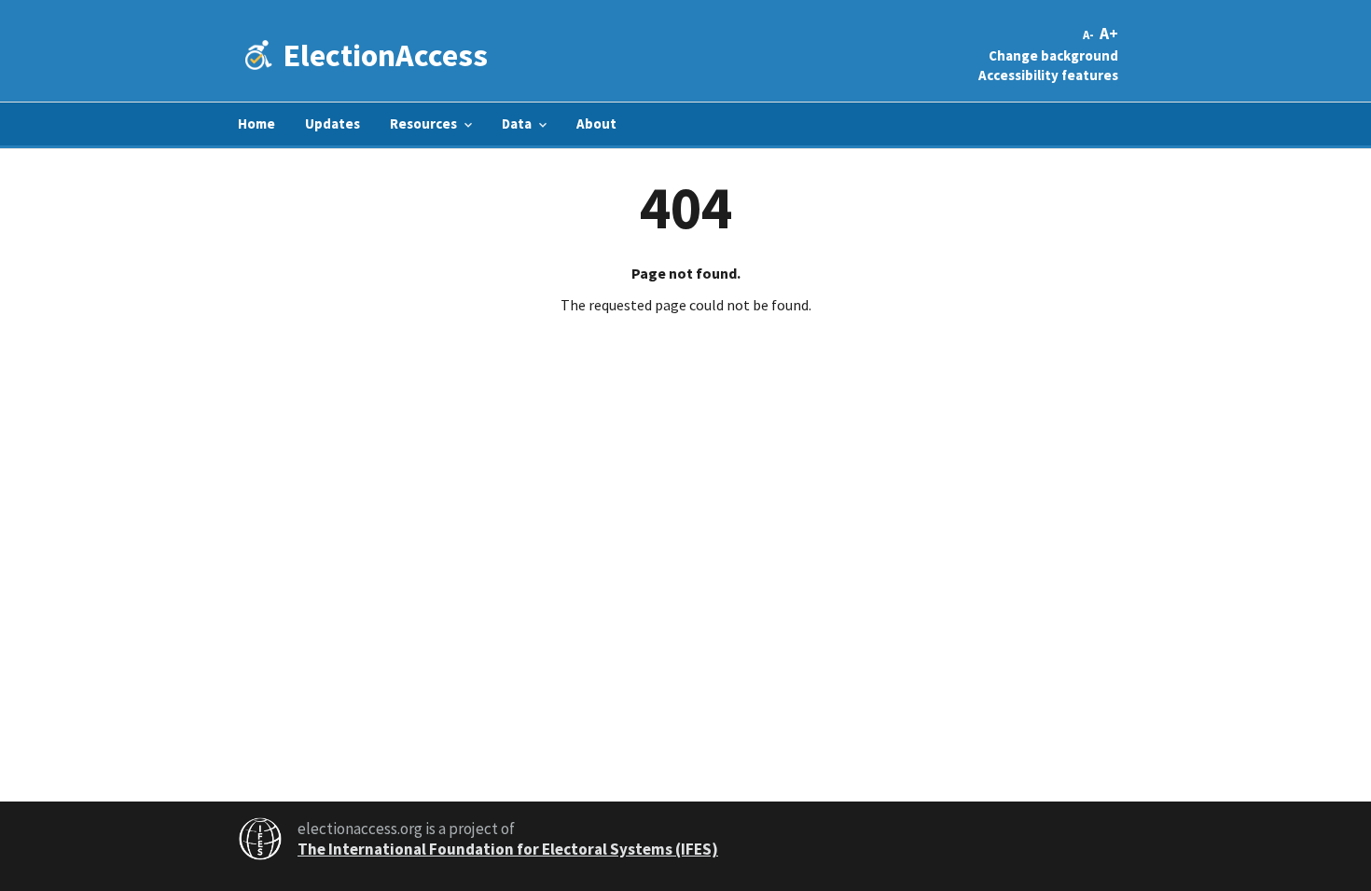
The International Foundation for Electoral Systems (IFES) (508, 849)
